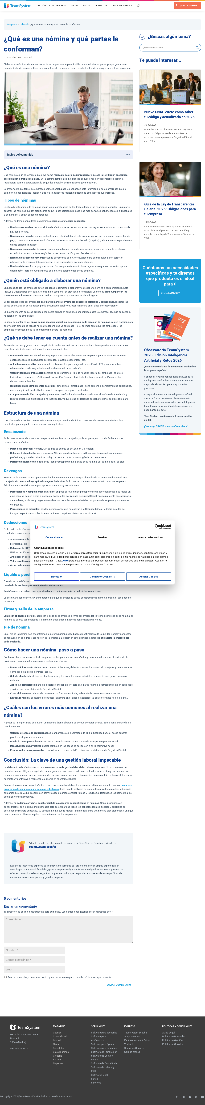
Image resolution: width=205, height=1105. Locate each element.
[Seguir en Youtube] (202, 1097)
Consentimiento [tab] (54, 537)
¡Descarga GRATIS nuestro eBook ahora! (166, 426)
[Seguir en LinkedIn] (189, 1097)
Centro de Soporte (134, 1048)
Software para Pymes (102, 1044)
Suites (94, 1078)
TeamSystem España (42, 846)
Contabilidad (59, 1036)
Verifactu (129, 1044)
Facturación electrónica (137, 1040)
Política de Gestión (172, 1040)
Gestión (57, 1032)
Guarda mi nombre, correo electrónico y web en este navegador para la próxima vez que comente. (60, 977)
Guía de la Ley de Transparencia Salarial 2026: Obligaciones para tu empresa (170, 209)
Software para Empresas (104, 1048)
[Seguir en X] (196, 1097)
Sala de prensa (61, 1051)
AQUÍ (65, 560)
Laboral (24, 24)
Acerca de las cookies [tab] (150, 537)
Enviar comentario (119, 984)
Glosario (57, 1055)
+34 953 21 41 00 (19, 1048)
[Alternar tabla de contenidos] (126, 154)
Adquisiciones (132, 1036)
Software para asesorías (104, 1032)
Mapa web (58, 1063)
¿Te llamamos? (189, 5)
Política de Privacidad (173, 1036)
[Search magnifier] (197, 47)
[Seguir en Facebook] (176, 1097)
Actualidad (58, 1048)
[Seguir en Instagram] (183, 1097)
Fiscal (56, 1044)
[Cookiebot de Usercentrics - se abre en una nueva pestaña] (157, 526)
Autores (57, 1059)
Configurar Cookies (101, 576)
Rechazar (56, 576)
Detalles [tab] (102, 537)
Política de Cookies (172, 1044)
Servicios (96, 1082)
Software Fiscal (99, 1075)
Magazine (12, 24)
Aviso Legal (168, 1032)
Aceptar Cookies (148, 576)
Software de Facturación (104, 1051)
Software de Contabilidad (104, 1063)
